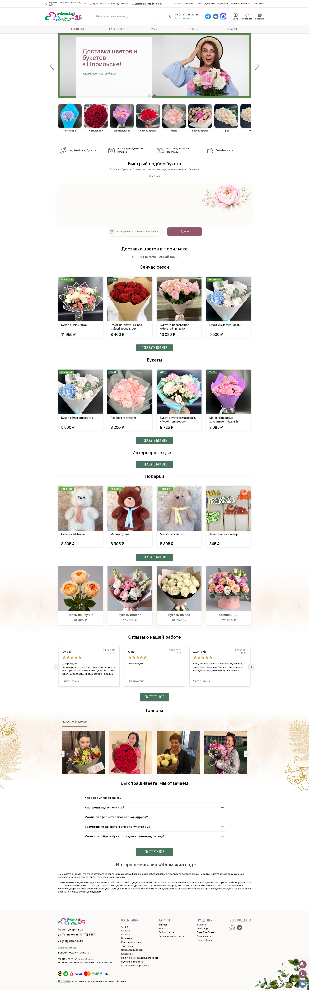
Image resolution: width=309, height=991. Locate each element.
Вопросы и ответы (240, 3)
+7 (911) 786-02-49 (186, 14)
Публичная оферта (132, 961)
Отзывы (188, 3)
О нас (198, 3)
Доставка (210, 3)
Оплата (177, 3)
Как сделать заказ (132, 942)
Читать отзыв (70, 681)
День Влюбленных (207, 932)
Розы (154, 29)
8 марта (201, 924)
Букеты (193, 29)
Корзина (260, 15)
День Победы (204, 940)
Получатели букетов (74, 721)
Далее (185, 231)
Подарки (232, 29)
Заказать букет (91, 76)
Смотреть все (154, 697)
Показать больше (155, 348)
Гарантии (223, 3)
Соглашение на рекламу (135, 965)
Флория (64, 981)
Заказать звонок (182, 18)
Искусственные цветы (171, 936)
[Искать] (93, 16)
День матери (204, 936)
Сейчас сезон (116, 29)
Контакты (259, 3)
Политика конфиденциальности (140, 957)
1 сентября (77, 29)
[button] (149, 95)
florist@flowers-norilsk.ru (73, 952)
